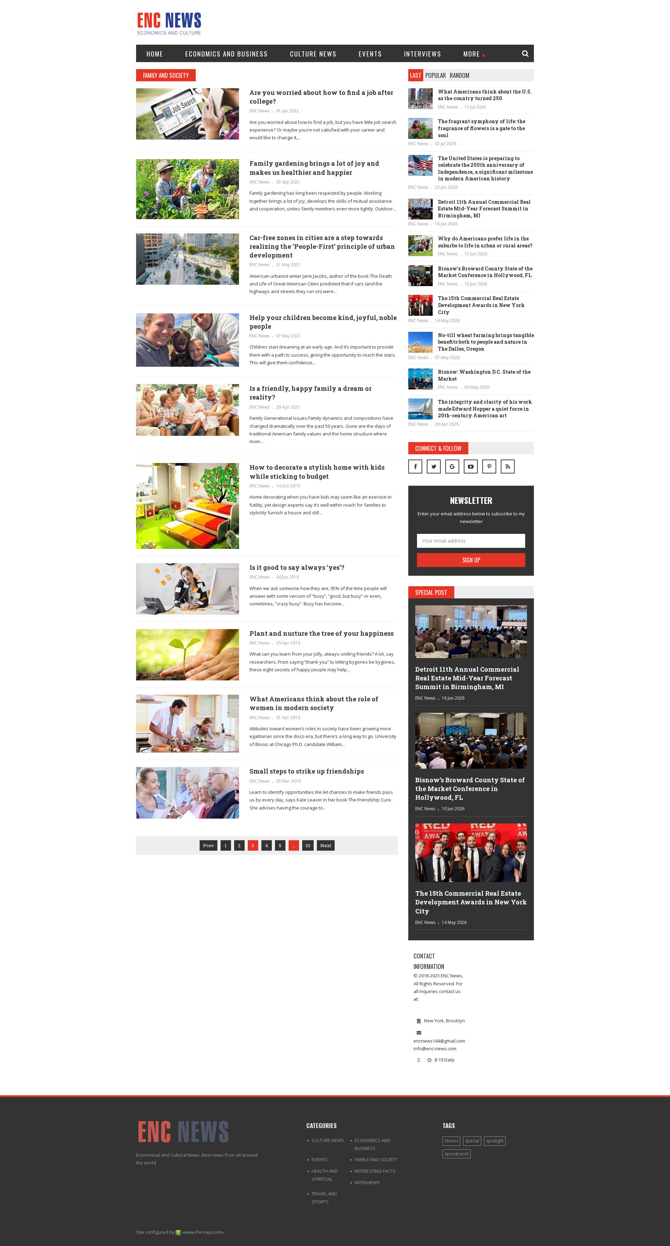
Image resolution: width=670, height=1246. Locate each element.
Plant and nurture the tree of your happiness (322, 633)
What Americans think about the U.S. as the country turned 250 (485, 95)
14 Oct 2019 (288, 486)
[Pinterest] (489, 466)
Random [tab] (459, 75)
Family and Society (376, 1159)
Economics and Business (226, 53)
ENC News (259, 111)
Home (155, 53)
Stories (451, 1141)
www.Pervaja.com (203, 1232)
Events (370, 53)
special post (457, 1154)
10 (308, 845)
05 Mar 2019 (288, 781)
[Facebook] (415, 466)
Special (472, 1141)
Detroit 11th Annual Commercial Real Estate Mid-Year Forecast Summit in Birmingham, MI (484, 209)
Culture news (313, 53)
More (471, 53)
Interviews (422, 53)
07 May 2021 (288, 336)
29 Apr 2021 (288, 407)
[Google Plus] (452, 466)
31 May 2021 (288, 265)
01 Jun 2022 (287, 111)
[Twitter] (434, 466)
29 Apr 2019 (288, 643)
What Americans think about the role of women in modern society (314, 703)
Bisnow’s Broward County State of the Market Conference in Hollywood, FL (485, 272)
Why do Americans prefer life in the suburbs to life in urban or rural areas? (485, 242)
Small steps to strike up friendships (307, 771)
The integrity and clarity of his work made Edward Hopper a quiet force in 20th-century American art (485, 408)
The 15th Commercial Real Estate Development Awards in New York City (481, 305)
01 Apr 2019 (288, 718)
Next (325, 845)
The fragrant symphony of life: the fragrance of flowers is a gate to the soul (481, 128)
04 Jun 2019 (287, 577)
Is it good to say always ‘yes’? (297, 567)
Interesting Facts (375, 1171)
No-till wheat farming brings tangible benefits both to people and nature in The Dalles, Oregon (486, 342)
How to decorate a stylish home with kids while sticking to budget (317, 471)
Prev (208, 845)
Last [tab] (416, 75)
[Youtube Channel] (471, 466)
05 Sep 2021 (288, 182)
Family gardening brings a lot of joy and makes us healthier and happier (314, 167)
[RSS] (508, 466)
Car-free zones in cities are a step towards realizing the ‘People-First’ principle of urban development (322, 246)
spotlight (495, 1141)
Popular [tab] (435, 75)
